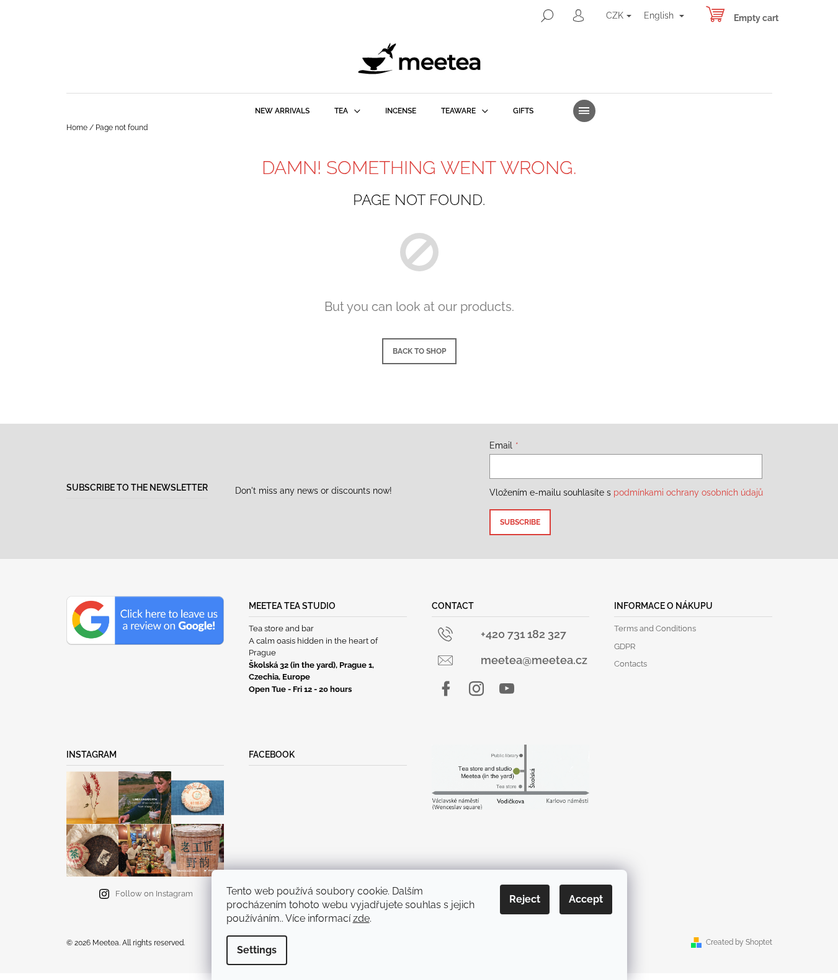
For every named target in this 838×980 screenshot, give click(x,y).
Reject (524, 899)
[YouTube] (507, 689)
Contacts (630, 663)
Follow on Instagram (154, 893)
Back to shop (419, 351)
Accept (586, 899)
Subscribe (520, 522)
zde (361, 918)
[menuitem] (282, 111)
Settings (257, 950)
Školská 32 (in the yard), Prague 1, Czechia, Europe (311, 671)
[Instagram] (476, 689)
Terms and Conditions (655, 628)
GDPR (624, 646)
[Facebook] (446, 689)
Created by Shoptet (739, 942)
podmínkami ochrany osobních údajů (688, 492)
